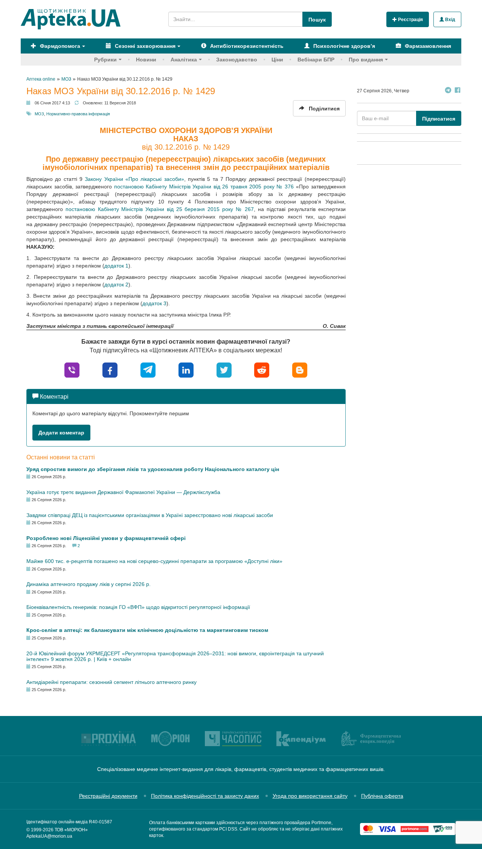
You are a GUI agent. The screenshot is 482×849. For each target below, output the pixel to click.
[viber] (71, 369)
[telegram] (148, 369)
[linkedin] (186, 369)
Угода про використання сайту (310, 796)
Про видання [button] (366, 60)
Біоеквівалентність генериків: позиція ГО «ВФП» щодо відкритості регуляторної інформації (138, 607)
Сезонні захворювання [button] (144, 46)
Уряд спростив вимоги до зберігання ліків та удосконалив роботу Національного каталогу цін (152, 469)
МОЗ (39, 114)
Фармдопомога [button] (59, 46)
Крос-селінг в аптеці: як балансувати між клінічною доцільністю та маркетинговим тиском (147, 630)
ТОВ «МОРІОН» (71, 829)
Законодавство (236, 60)
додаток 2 (116, 284)
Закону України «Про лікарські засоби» (134, 179)
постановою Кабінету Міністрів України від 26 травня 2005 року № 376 (204, 187)
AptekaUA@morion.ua (49, 836)
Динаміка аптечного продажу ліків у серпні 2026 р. (88, 584)
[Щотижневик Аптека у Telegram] (448, 91)
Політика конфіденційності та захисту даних (205, 796)
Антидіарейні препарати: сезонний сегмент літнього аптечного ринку (111, 682)
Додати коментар (61, 433)
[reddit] (261, 369)
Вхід (449, 19)
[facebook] (109, 369)
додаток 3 (154, 303)
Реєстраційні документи (108, 796)
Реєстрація (410, 19)
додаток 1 (116, 266)
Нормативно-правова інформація (78, 114)
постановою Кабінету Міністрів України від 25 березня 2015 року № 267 (160, 209)
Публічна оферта (382, 796)
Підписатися (438, 119)
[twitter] (224, 369)
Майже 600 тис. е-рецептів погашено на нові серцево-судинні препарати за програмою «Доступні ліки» (154, 561)
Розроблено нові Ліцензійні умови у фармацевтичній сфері (106, 538)
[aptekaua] (299, 369)
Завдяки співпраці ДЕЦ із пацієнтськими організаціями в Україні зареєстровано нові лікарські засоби (149, 515)
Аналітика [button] (184, 60)
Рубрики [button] (105, 60)
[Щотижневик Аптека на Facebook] (457, 91)
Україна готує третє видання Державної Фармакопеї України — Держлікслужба (123, 492)
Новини (146, 60)
